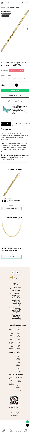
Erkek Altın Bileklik (14, 7)
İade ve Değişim (11, 347)
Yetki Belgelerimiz (19, 386)
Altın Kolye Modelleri (18, 364)
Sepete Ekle (14, 90)
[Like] (19, 175)
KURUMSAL (19, 374)
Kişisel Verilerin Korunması (11, 329)
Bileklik (7, 7)
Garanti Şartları (11, 343)
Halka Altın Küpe (18, 347)
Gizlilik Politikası (11, 334)
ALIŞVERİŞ (12, 325)
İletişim (18, 390)
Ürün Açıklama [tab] (5, 124)
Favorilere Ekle (13, 95)
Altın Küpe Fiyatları (19, 341)
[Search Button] (23, 2)
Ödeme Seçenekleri (12, 351)
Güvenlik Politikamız (11, 383)
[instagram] (17, 272)
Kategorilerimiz (21, 325)
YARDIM (11, 374)
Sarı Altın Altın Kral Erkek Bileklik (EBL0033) (12, 201)
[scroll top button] (27, 425)
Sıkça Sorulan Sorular (11, 379)
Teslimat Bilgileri (11, 338)
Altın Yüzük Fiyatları (19, 370)
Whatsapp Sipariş (16, 101)
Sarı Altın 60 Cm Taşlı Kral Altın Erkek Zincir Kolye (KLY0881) (11, 249)
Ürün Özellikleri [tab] (17, 124)
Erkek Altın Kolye (18, 329)
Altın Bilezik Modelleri (18, 352)
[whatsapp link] (27, 421)
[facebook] (12, 272)
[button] (27, 29)
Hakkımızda (19, 377)
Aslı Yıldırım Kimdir (19, 381)
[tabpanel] (15, 144)
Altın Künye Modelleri (18, 358)
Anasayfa (3, 7)
